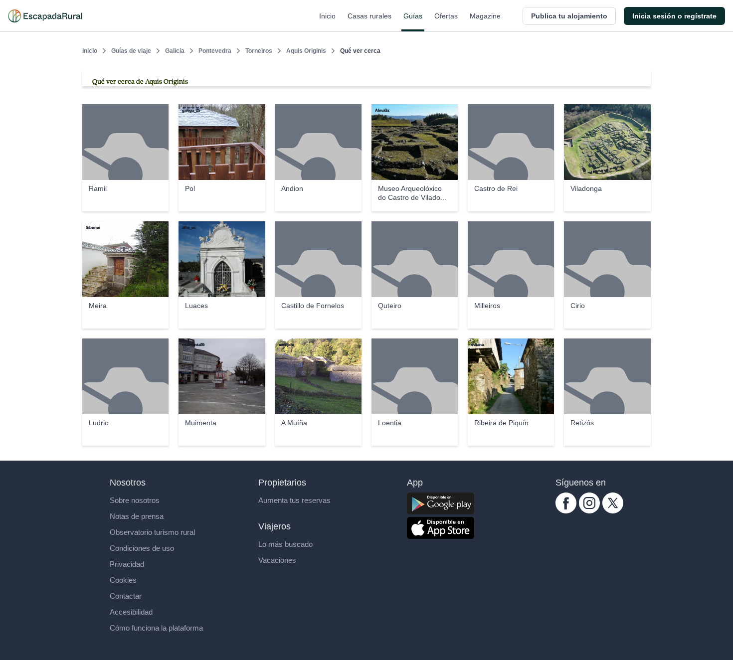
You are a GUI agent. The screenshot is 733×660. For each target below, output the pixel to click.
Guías (412, 16)
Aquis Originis (306, 50)
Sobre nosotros (135, 500)
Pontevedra (214, 50)
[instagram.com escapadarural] (589, 510)
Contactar (126, 596)
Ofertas (446, 16)
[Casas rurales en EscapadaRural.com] (45, 15)
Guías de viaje (131, 50)
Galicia (174, 50)
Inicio (327, 16)
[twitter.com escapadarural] (612, 510)
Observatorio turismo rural (152, 532)
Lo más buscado (285, 544)
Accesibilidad (131, 612)
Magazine (485, 16)
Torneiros (258, 50)
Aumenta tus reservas (294, 500)
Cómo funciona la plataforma (156, 628)
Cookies (123, 580)
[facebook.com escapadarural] (565, 510)
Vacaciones (277, 560)
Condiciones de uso (142, 548)
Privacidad (127, 564)
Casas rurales (369, 16)
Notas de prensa (137, 516)
